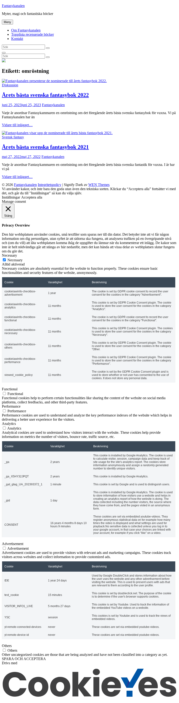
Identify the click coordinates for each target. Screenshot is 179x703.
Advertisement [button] (12, 544)
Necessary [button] (9, 255)
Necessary (15, 260)
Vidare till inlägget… (17, 125)
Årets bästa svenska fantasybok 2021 (45, 147)
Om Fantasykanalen (26, 30)
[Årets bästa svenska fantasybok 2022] (54, 81)
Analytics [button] (9, 424)
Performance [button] (11, 406)
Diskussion (10, 85)
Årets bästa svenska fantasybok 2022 (45, 95)
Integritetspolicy (49, 185)
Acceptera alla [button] (31, 197)
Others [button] (7, 646)
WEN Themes (99, 185)
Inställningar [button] (11, 197)
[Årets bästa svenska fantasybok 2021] (57, 133)
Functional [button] (9, 389)
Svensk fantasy (13, 137)
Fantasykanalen (13, 6)
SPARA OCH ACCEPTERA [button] (24, 659)
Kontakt (17, 39)
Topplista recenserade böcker (32, 34)
